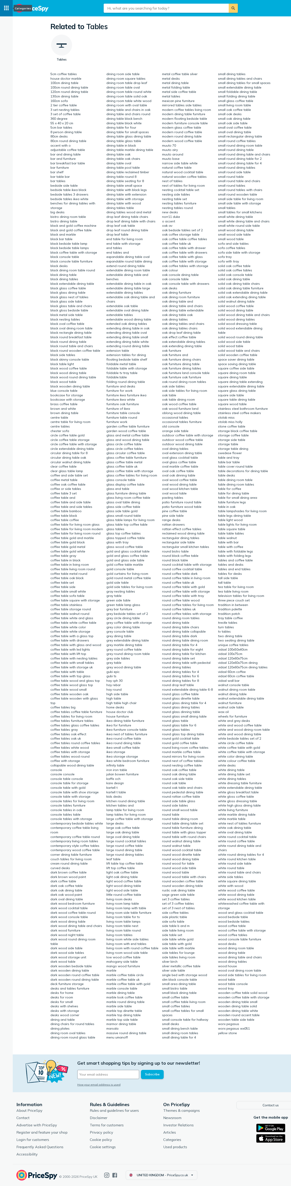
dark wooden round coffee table (74, 975)
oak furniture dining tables (181, 368)
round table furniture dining (182, 828)
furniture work (116, 422)
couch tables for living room (71, 859)
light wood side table (122, 890)
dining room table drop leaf (126, 83)
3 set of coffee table (65, 114)
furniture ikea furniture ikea (126, 395)
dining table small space (124, 185)
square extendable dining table (241, 386)
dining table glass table (123, 141)
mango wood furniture (123, 966)
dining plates (60, 1028)
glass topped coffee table (125, 538)
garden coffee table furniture (128, 426)
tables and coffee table (235, 560)
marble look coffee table (124, 997)
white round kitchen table (237, 859)
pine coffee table (174, 511)
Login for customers (32, 1139)
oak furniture (171, 351)
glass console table (120, 480)
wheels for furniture (232, 716)
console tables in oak (66, 810)
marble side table (119, 1006)
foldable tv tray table (122, 373)
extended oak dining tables (126, 324)
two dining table (230, 636)
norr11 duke (171, 217)
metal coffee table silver (180, 74)
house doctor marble (65, 78)
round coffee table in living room (186, 578)
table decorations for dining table (243, 471)
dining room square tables (126, 78)
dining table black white (124, 123)
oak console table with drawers (185, 284)
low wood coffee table (123, 957)
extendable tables (119, 315)
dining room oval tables (67, 1033)
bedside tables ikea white (69, 199)
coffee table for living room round (75, 533)
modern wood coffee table (182, 141)
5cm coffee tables (63, 74)
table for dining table (233, 493)
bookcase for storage (66, 395)
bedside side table (64, 185)
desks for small (61, 1002)
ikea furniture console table (126, 730)
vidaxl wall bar (229, 681)
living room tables (119, 935)
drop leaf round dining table (127, 230)
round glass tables (176, 730)
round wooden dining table (182, 886)
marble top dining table (123, 1015)
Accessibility (27, 1154)
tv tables (224, 631)
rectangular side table (178, 542)
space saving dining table (237, 364)
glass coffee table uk (122, 466)
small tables (227, 208)
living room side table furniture (128, 913)
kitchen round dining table (125, 801)
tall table (224, 582)
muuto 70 (169, 145)
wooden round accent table (239, 1015)
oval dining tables (175, 449)
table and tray (228, 458)
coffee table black (63, 516)
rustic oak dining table (178, 890)
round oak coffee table (179, 770)
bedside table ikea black (68, 190)
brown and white (63, 409)
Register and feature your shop (42, 1132)
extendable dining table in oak (128, 284)
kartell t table (116, 792)
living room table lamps (123, 921)
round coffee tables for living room (188, 605)
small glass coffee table (235, 101)
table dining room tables (236, 484)
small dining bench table (180, 1028)
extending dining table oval (126, 333)
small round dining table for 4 (240, 163)
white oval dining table (235, 832)
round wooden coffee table (182, 881)
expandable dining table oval (128, 257)
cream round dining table (69, 863)
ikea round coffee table (123, 738)
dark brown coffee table (68, 872)
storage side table (231, 440)
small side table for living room (240, 199)
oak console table (175, 279)
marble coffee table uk (123, 979)
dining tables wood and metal (128, 212)
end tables (114, 248)
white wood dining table (236, 895)
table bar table (229, 462)
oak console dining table (180, 275)
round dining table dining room (185, 640)
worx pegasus (228, 1024)
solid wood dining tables (236, 319)
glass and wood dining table (127, 440)
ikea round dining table (123, 743)
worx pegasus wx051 (234, 1028)
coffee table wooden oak (69, 694)
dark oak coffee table (66, 886)
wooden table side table (236, 1020)
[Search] (233, 8)
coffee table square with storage (75, 600)
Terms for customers (107, 1125)
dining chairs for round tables (72, 1024)
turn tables (226, 627)
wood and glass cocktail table (240, 913)
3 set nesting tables (65, 110)
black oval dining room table (71, 328)
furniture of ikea (118, 409)
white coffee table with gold (239, 748)
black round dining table (68, 342)
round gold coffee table (180, 743)
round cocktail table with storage (187, 564)
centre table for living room (70, 422)
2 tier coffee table (63, 105)
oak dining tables (175, 319)
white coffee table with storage (241, 752)
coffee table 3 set (63, 493)
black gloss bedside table (69, 310)
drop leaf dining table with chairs (131, 221)
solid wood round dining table (240, 337)
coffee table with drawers (69, 640)
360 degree (59, 119)
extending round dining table (127, 346)
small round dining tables (236, 167)
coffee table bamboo (66, 511)
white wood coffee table (236, 890)
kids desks (114, 796)
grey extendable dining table (127, 640)
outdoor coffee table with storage (187, 435)
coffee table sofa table (67, 596)
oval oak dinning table (178, 475)
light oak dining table (122, 877)
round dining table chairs (180, 627)
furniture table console (123, 413)
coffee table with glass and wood (75, 645)
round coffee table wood (181, 600)
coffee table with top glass (70, 676)
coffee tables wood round (70, 756)
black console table (64, 257)
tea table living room (233, 591)
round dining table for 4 (179, 645)
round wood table (175, 872)
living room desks (119, 899)
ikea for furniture (118, 725)
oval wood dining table (179, 484)
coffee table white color (68, 627)
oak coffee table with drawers (184, 252)
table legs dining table (234, 516)
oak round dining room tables (184, 382)
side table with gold (177, 944)
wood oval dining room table (239, 970)
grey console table (120, 631)
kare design (115, 783)
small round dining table (236, 150)
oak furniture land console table (186, 373)
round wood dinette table (181, 855)
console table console (66, 779)
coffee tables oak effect (68, 734)
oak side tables (173, 386)
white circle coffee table (235, 743)
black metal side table (66, 315)
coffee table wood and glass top (75, 681)
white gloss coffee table (236, 796)
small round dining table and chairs (244, 154)
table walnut (227, 538)
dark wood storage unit (68, 957)
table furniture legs (232, 502)
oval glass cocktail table (180, 458)
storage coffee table (233, 435)
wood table (226, 979)
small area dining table (179, 984)
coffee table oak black (67, 578)
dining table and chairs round (128, 114)
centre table (59, 417)
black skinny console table (69, 359)
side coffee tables (175, 913)
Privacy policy (101, 1132)
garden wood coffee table (126, 431)
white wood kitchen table (237, 899)
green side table (118, 600)
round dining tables (176, 667)
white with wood (230, 886)
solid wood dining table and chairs (244, 315)
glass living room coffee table (128, 498)
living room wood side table (127, 953)
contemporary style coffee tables (74, 846)
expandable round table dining (129, 261)
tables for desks (230, 574)
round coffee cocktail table (182, 569)
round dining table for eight (182, 649)
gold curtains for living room (127, 574)
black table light (62, 364)
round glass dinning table (181, 712)
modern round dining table (182, 136)
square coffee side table (236, 368)
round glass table (175, 721)
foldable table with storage (126, 368)
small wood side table (234, 234)
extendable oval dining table (127, 310)
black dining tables (64, 279)
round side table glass (178, 801)
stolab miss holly (230, 422)
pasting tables (172, 498)
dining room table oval (123, 87)
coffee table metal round (68, 574)
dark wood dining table (67, 921)
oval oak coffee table (178, 471)
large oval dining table (123, 837)
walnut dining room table (236, 689)
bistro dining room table (68, 217)
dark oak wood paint (66, 895)
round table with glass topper (184, 832)
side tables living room (178, 957)
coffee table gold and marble (72, 538)
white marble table (232, 819)
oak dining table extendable (183, 310)
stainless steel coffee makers (239, 413)
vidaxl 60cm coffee (232, 672)
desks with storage (64, 1011)
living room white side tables (127, 939)
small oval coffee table (235, 127)
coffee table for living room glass (75, 524)
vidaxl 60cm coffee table (236, 676)
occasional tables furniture (182, 422)
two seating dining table (236, 640)
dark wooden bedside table (71, 966)
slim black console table (179, 979)
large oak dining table (122, 832)
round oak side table (177, 779)
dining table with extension (126, 194)
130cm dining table (64, 96)
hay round (114, 689)
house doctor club (119, 712)
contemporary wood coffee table (75, 850)
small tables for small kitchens (240, 212)
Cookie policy (101, 1139)
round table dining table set (182, 823)
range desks (171, 520)
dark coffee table (63, 881)
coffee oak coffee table (67, 484)
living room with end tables (126, 944)
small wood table (231, 239)
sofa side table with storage (239, 252)
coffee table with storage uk (71, 667)
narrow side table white (180, 163)
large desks (115, 823)
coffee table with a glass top (71, 636)
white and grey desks (234, 721)
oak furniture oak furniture (181, 377)
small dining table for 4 (179, 1037)
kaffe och (113, 779)
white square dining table (237, 881)
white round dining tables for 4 (241, 855)
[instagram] (107, 1175)
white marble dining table (237, 814)
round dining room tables (181, 618)
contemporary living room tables (74, 841)
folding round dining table (125, 382)
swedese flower (230, 453)
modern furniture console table (185, 123)
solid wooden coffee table (237, 355)
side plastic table (174, 917)
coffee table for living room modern (76, 529)
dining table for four (121, 127)
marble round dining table (125, 1002)
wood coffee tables (232, 935)
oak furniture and (175, 355)
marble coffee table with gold (128, 984)
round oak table (174, 783)
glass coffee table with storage (129, 471)
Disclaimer (98, 1117)
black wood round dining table (73, 377)
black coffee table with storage (73, 252)
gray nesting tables (120, 591)
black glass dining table (67, 292)
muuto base (171, 159)
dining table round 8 (121, 177)
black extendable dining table (72, 284)
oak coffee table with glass (182, 257)
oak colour (170, 270)
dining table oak (118, 154)
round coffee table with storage (186, 591)
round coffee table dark (180, 574)
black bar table (61, 239)
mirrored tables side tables (182, 105)
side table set (172, 935)
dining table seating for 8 (125, 181)
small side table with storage (239, 203)
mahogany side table (122, 961)
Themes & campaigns (181, 1110)
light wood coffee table (123, 881)
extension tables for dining (126, 355)
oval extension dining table (182, 453)
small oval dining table (234, 132)
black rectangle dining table (71, 333)
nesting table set (174, 199)
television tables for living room (241, 596)
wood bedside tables (234, 921)
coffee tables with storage (70, 752)
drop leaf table (117, 234)
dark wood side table (66, 948)
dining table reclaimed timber (127, 172)
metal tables (171, 96)
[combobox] (166, 8)
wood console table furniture (239, 939)
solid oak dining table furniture (240, 288)
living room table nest (122, 926)
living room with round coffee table (132, 948)
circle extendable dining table (72, 449)
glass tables (115, 529)
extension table (117, 351)
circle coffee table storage (70, 440)
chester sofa (59, 431)
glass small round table (123, 516)
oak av (167, 226)
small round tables (231, 185)
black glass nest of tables (69, 297)
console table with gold (67, 788)
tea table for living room (236, 587)
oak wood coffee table (179, 404)
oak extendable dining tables (183, 342)
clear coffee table (63, 466)
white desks (227, 765)
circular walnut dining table (70, 462)
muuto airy (170, 150)
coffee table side (62, 587)
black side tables (62, 355)
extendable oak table (122, 306)
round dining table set (178, 658)
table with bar (228, 542)
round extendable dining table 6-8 (187, 689)
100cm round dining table (69, 87)
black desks (59, 266)
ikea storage (115, 752)
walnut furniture (230, 703)
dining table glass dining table (128, 136)
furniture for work (119, 391)
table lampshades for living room (242, 511)
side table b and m (176, 926)
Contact (23, 1117)
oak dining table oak (177, 315)
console (56, 770)
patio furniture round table (181, 502)
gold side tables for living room (129, 587)
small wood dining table (236, 230)
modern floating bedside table (184, 119)
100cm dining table (64, 83)
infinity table (115, 765)
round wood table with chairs (184, 877)
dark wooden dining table (69, 970)
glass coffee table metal (124, 462)
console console (62, 774)
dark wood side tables (67, 953)
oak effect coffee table (179, 337)
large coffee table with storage (129, 819)
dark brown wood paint (68, 877)
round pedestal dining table (182, 792)
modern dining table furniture (183, 114)
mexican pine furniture (178, 101)
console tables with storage (71, 819)
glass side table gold (122, 511)
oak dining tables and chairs (183, 324)
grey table (113, 663)
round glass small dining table (184, 716)
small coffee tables (176, 1006)
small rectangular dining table (240, 136)
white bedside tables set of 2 (239, 738)
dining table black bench (124, 119)
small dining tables (232, 74)
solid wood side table (234, 342)
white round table (231, 868)
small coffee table (175, 997)
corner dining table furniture (71, 855)
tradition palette (230, 609)
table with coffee (230, 547)
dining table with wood (123, 203)
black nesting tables (65, 319)
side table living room (178, 930)
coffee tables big (62, 707)
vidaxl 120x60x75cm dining (238, 663)
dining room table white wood (128, 101)
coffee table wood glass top (71, 685)
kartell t (112, 788)
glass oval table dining (123, 502)
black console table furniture (71, 261)
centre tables (60, 426)
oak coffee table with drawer (184, 248)
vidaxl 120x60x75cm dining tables (243, 667)
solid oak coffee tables (235, 270)
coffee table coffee (64, 520)
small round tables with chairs (240, 190)
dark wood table (62, 961)
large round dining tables (125, 855)
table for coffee (229, 489)
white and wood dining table (239, 734)
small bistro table (174, 988)
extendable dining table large (128, 288)
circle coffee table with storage (73, 444)
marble (111, 970)
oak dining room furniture (181, 297)
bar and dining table (65, 154)
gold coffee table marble (124, 564)
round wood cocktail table (181, 850)
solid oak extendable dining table (243, 292)
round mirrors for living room (183, 756)
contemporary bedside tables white (76, 823)
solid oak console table (235, 275)
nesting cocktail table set (180, 190)
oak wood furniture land (180, 409)
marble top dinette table (124, 1011)
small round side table (234, 172)
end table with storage (123, 244)
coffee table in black (65, 560)
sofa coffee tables (231, 248)
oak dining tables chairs (180, 328)
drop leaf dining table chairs (127, 217)
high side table (117, 694)
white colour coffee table (236, 761)
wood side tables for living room (242, 975)
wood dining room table (236, 948)
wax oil (223, 712)
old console (170, 426)
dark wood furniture (65, 930)
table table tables (231, 533)
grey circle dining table (123, 618)
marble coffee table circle (125, 975)
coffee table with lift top (68, 654)
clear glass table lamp (66, 471)
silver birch (170, 961)
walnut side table (231, 707)
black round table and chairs (71, 346)
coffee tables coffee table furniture (76, 712)
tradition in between (233, 605)
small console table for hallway (185, 1020)
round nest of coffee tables (182, 761)
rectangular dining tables (180, 538)
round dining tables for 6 (180, 676)
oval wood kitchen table (180, 489)
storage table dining (233, 449)
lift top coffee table (120, 868)
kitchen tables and (120, 805)
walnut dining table (232, 694)
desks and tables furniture (69, 988)
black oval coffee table (67, 324)
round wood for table (178, 863)
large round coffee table (124, 846)
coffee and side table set (69, 475)
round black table (175, 560)
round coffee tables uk (179, 609)
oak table (169, 395)
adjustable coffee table (67, 150)
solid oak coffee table (234, 266)
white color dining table (235, 756)
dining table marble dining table (129, 150)
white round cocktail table (237, 837)
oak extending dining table (182, 346)
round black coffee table (180, 556)
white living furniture (233, 810)
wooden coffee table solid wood (242, 993)
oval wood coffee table (179, 480)
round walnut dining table (181, 841)
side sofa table (173, 921)
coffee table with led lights (70, 649)
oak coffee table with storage (184, 261)
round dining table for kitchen (184, 654)
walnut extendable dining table (241, 698)
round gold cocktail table (180, 738)
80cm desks (59, 136)
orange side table (175, 431)
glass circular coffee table (125, 453)
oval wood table (174, 493)
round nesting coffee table (182, 765)
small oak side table (233, 123)
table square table (231, 529)
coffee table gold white (67, 551)
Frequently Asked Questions (39, 1147)
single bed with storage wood (184, 975)
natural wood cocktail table (182, 172)
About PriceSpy (29, 1110)
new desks (170, 212)
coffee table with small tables (72, 663)
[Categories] (6, 8)
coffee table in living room (69, 564)
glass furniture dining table (126, 493)
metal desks (171, 78)
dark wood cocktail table (69, 908)
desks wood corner (64, 1015)
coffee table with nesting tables (74, 658)
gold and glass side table (125, 560)
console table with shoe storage (74, 792)
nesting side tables (176, 194)
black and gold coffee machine (73, 226)
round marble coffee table (181, 752)
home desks (115, 707)
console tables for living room (72, 801)
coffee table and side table (70, 502)
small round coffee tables (237, 141)
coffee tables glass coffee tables (74, 725)
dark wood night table (67, 935)
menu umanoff (117, 1037)
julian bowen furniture (122, 774)
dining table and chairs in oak (128, 110)
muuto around (172, 154)
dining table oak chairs (123, 159)
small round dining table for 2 (240, 159)
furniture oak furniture (122, 404)
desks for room (61, 997)
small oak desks (230, 114)
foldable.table (116, 377)
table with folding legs (234, 556)
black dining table (63, 275)
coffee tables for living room (71, 716)
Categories (172, 1139)
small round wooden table (237, 194)
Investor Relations (178, 1125)
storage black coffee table (237, 431)
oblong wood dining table (181, 413)
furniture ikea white (120, 399)
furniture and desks (120, 386)
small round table (231, 177)
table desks (226, 475)
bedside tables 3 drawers (69, 194)
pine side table (173, 516)
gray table (114, 596)
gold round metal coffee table (128, 578)
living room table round (123, 930)
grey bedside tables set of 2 (127, 614)
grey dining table (118, 636)
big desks (57, 212)
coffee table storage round (70, 609)
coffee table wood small (68, 689)
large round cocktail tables (126, 841)
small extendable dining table (239, 87)
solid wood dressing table (237, 324)
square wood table (232, 404)
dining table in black (121, 145)
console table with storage (70, 796)
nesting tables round (177, 208)
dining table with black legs (126, 190)
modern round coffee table (182, 132)
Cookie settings (103, 1147)
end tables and (117, 252)
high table (113, 698)
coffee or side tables (65, 489)
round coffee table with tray (183, 596)
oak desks (169, 288)
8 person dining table (66, 132)
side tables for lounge (178, 953)
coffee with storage (65, 761)
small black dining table (179, 993)
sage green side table (178, 895)
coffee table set (62, 582)
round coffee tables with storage (186, 614)
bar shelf (56, 172)
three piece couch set (234, 600)
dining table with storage (125, 199)
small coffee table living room (184, 1002)
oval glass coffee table (179, 462)
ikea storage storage (122, 756)
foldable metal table (121, 364)
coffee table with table (67, 672)
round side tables (175, 805)
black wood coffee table (68, 368)
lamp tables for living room (126, 814)
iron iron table (116, 770)
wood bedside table (233, 917)
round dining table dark (179, 636)
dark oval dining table (66, 899)
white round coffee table (236, 841)
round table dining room (180, 819)
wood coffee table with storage (242, 930)
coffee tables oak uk (65, 738)
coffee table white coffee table (73, 623)
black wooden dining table (70, 386)
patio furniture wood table (181, 507)
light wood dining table (123, 886)
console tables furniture (67, 805)
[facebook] (115, 1175)
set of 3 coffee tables (178, 903)
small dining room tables (180, 1033)
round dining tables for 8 (180, 681)
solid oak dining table (234, 279)
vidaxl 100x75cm (230, 654)
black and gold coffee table (71, 230)
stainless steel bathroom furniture (243, 409)
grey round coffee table (124, 649)
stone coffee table (231, 426)
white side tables (230, 877)
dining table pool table (123, 167)
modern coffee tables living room (186, 110)
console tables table (65, 814)
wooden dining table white (238, 1011)
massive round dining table (126, 1033)
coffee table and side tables (71, 507)
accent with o (60, 145)
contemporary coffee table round (75, 837)
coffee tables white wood (69, 748)
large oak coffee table (123, 828)
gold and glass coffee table (127, 556)
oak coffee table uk (176, 244)
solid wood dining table (235, 310)
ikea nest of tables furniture (126, 734)
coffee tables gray (64, 730)
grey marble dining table (124, 645)
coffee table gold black (67, 542)
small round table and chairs (239, 181)
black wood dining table (68, 373)
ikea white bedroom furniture (127, 761)
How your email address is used (98, 1084)
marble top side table (122, 1020)
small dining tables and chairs (240, 78)
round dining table (175, 623)
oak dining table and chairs (182, 306)
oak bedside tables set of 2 (182, 230)
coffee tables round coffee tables (75, 743)
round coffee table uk (178, 582)
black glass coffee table (68, 288)
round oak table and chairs (182, 788)
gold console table (120, 569)
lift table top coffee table (124, 863)
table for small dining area (237, 498)
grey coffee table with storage (129, 623)
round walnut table (176, 846)
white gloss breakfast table (238, 792)
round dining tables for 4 (180, 672)
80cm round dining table (68, 141)
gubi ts (111, 676)
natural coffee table (177, 167)
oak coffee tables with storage (185, 266)
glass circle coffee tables (124, 449)
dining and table (62, 1020)
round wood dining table (180, 859)
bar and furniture (63, 159)
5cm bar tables (61, 127)
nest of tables (172, 181)
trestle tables (227, 623)
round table (170, 814)
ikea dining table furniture (125, 721)
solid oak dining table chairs (239, 284)
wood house (227, 966)
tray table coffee (230, 618)
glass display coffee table (125, 484)
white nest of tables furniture (239, 823)
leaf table (113, 859)
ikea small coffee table (123, 748)
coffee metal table (64, 480)
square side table (231, 395)
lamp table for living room (125, 810)
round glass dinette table (181, 698)
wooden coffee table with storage (243, 997)
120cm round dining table (69, 92)
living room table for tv (123, 917)
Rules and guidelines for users (114, 1110)
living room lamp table (122, 903)
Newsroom (172, 1117)
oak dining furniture (176, 292)
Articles (169, 1132)
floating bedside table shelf (126, 359)
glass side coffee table (123, 507)
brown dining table (64, 413)
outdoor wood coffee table (182, 440)
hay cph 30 (114, 681)
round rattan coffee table (181, 796)
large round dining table (124, 850)
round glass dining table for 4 (184, 703)
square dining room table (237, 373)
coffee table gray (63, 556)
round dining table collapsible (184, 631)
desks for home (61, 993)
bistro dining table (63, 221)
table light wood (230, 520)
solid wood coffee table (236, 306)
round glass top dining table (183, 734)
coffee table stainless (66, 605)
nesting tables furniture (179, 203)
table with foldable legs (235, 551)
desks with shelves (64, 1006)
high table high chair (121, 703)
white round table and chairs (239, 872)
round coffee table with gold (183, 587)
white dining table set (234, 774)
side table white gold (177, 939)
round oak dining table (179, 774)
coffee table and (62, 498)
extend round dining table (125, 266)
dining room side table (123, 74)
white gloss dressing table (237, 801)
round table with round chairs (184, 837)
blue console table (64, 391)
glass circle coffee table (124, 444)
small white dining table (235, 217)
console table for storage (69, 783)
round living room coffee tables (185, 748)
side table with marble (178, 948)
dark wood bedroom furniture (72, 903)
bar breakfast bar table (67, 163)
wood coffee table (232, 926)
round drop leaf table (178, 685)
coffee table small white (68, 591)
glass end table (117, 489)
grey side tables (118, 658)
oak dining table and (177, 301)
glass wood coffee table (124, 547)
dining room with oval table (126, 105)
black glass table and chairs (71, 306)
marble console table (121, 988)
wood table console (233, 984)
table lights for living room (237, 524)
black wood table (63, 382)
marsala (112, 1028)
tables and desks (230, 564)
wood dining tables (232, 961)
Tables (97, 26)
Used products (175, 1147)
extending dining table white (127, 342)
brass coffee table (64, 404)
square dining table (232, 377)
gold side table (117, 582)
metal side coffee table (179, 92)
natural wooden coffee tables (184, 177)
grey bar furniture (119, 609)
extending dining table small (127, 337)
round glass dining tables (181, 707)
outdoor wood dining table (182, 444)
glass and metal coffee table (127, 435)
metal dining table (175, 83)
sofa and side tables (233, 244)
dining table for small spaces (127, 132)
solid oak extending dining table (242, 297)
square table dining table (236, 399)
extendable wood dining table (128, 319)
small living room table (234, 105)
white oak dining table (234, 828)
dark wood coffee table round (73, 913)
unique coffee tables (233, 645)
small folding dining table (236, 96)
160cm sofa (59, 101)
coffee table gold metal (67, 547)
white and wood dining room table (244, 730)
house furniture (117, 716)
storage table (228, 444)
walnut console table (233, 685)
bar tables (57, 181)
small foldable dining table (237, 92)
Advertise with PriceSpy (36, 1125)
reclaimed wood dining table (183, 533)
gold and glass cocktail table (128, 551)
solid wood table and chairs (239, 351)
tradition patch (229, 614)
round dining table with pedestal (186, 663)
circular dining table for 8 (69, 453)
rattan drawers (173, 524)
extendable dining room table (128, 270)
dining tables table (120, 208)
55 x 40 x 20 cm (61, 123)
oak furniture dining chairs (181, 359)
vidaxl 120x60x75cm (233, 658)
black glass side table (66, 301)
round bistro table (175, 551)
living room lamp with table (126, 908)
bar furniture (59, 167)
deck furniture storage (67, 984)
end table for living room (124, 239)
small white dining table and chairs (244, 221)
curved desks (60, 868)
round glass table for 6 (179, 725)
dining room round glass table (72, 1037)
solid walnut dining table (236, 301)
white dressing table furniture (240, 783)
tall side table (228, 578)
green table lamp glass (123, 605)
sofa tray (225, 257)
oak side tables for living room (184, 391)
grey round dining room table (128, 654)
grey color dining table (123, 627)
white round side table (234, 863)
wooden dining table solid (237, 1006)
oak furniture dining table (181, 364)
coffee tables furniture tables (71, 721)
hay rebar (113, 685)
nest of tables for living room (183, 185)
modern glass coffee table (181, 127)
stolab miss (226, 417)
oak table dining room (178, 399)
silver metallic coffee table (181, 966)
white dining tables (232, 779)
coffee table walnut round (69, 614)
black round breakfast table (71, 337)
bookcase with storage (67, 399)
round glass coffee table (180, 694)
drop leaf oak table (120, 226)
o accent (168, 221)
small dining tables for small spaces (244, 83)
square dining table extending (240, 382)
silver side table (173, 970)
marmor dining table (121, 1024)
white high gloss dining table (239, 805)
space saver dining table (236, 359)
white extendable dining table (240, 788)
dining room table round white (128, 92)
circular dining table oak (68, 458)
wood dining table (231, 953)
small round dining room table (240, 145)
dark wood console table (69, 917)
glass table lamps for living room (130, 520)
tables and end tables (234, 569)
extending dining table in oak (128, 328)
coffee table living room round (72, 569)
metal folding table (176, 87)
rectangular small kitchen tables (185, 547)
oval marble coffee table (180, 466)
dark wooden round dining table (74, 979)
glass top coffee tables (123, 533)
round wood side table (179, 868)
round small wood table (180, 810)
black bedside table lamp (68, 244)
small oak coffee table (234, 110)
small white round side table (239, 226)
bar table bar (60, 177)
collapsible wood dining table (72, 765)
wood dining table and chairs (240, 957)
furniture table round (121, 417)
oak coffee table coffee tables (184, 239)
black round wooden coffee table (75, 351)
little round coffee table (123, 895)
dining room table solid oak (126, 96)
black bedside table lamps (69, 248)
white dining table (231, 770)
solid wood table (230, 346)
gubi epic (113, 672)
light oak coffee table (122, 872)
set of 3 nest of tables (178, 908)
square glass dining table (237, 391)
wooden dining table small (237, 1002)
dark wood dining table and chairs (76, 926)
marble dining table (120, 993)
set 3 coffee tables (176, 899)
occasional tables (175, 417)
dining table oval (118, 163)
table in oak (227, 507)
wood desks (227, 944)
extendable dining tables (124, 292)
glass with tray (117, 542)
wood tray (226, 988)
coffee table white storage (70, 631)
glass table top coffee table (127, 524)
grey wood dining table (123, 667)
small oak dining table (234, 119)
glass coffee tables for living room (131, 475)
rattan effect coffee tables (181, 529)
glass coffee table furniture (126, 458)
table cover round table (235, 466)
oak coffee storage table (180, 234)
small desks (170, 1024)
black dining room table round (72, 270)
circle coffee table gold (67, 435)
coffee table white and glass (71, 618)
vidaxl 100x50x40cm (233, 649)
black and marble (63, 234)
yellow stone (227, 1033)
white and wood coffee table (240, 725)
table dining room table (235, 480)
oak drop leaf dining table (181, 333)
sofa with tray (228, 261)
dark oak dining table (66, 890)
